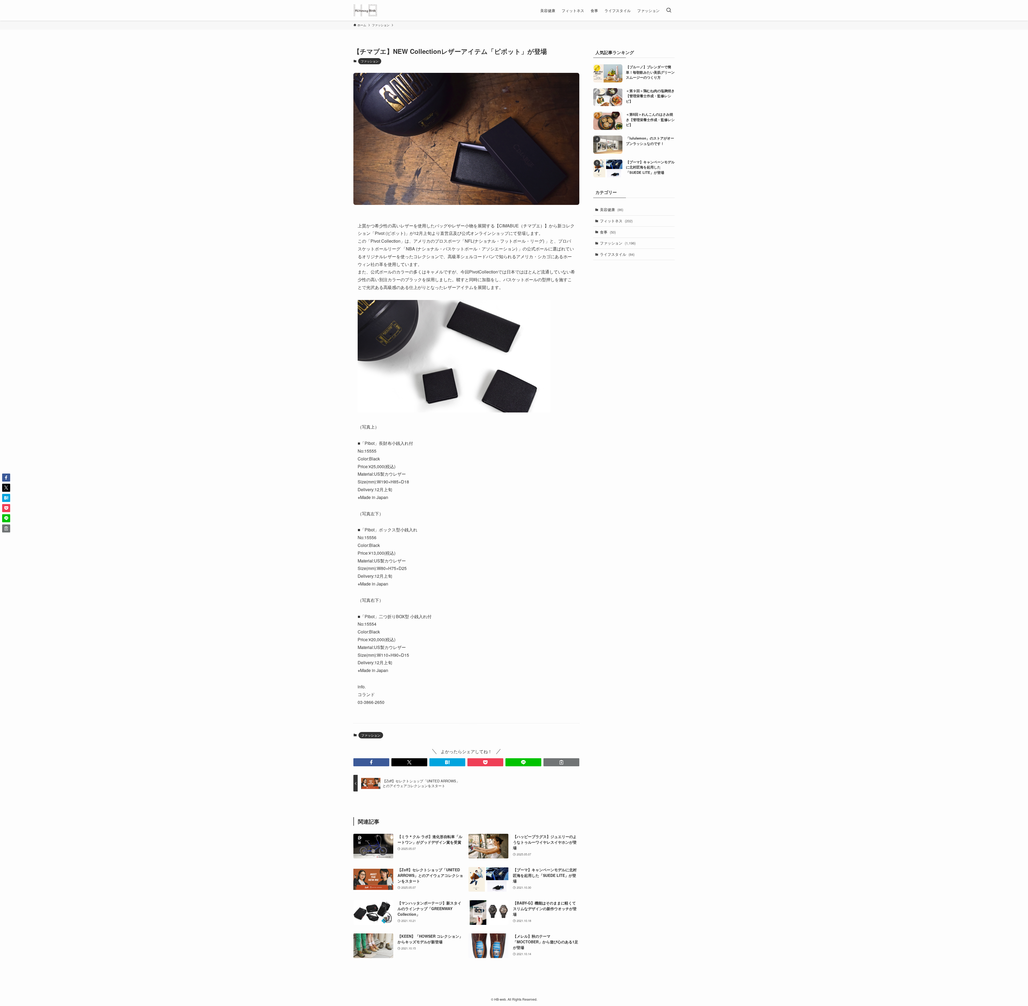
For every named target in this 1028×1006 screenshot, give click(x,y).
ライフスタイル (617, 254)
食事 (608, 232)
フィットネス (616, 220)
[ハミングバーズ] (365, 10)
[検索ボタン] (669, 10)
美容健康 (611, 209)
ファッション (370, 61)
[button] (371, 762)
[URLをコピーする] (561, 762)
